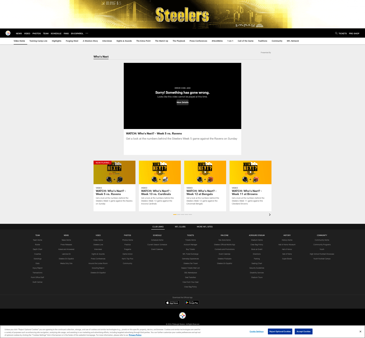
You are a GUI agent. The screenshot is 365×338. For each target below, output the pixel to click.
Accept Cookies (304, 331)
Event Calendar (157, 249)
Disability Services (257, 273)
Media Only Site (66, 263)
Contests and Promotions (225, 249)
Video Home (98, 240)
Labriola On (66, 254)
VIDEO (98, 235)
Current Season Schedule (157, 244)
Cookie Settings (257, 331)
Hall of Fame (287, 254)
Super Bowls (287, 259)
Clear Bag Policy (190, 287)
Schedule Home (157, 240)
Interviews (98, 249)
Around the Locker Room (98, 263)
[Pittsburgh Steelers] (182, 316)
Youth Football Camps (321, 259)
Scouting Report (98, 268)
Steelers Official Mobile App (224, 244)
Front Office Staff (37, 277)
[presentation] (270, 215)
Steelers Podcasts (224, 259)
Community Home (322, 240)
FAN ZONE (224, 235)
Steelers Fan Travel (190, 263)
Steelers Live (98, 244)
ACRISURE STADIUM (257, 235)
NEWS (66, 235)
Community (127, 263)
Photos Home (127, 240)
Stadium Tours (256, 277)
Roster (37, 244)
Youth (322, 249)
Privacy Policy (135, 335)
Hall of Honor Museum (287, 244)
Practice (127, 244)
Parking (257, 259)
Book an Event (256, 249)
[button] (182, 102)
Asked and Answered (66, 249)
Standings (37, 259)
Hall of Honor (287, 249)
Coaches (37, 254)
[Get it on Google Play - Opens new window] (192, 304)
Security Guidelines (256, 268)
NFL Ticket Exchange (190, 254)
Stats (37, 263)
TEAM (37, 235)
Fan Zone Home (225, 240)
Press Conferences (98, 259)
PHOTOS (127, 235)
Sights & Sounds (98, 254)
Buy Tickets (190, 249)
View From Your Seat (190, 282)
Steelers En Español (66, 259)
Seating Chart (257, 263)
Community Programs (322, 244)
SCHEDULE (157, 235)
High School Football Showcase (322, 254)
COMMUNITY (322, 235)
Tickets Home (190, 240)
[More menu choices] (87, 33)
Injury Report (37, 268)
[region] (182, 331)
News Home (66, 240)
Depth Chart (37, 249)
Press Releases (66, 244)
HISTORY (287, 235)
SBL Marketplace (190, 273)
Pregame (127, 249)
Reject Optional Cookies (280, 331)
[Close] (360, 331)
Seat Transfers (190, 277)
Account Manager (190, 244)
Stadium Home (257, 240)
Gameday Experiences (190, 259)
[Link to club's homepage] (8, 33)
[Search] (336, 33)
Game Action (128, 254)
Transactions (37, 273)
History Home (287, 240)
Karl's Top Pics (127, 259)
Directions (257, 254)
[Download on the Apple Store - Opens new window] (172, 303)
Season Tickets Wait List (190, 268)
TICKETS (190, 235)
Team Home (37, 240)
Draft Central (37, 282)
